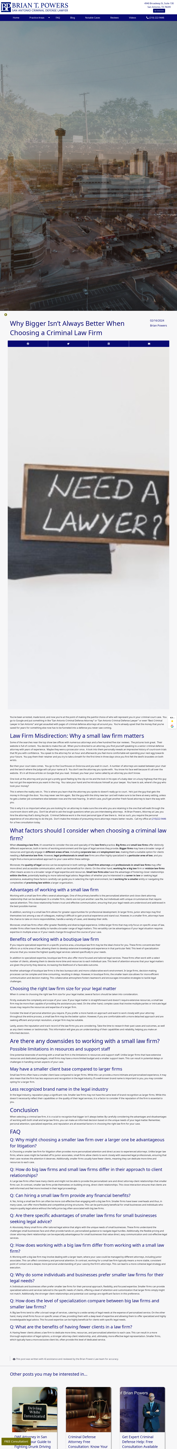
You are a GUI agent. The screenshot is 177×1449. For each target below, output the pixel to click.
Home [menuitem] (16, 17)
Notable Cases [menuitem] (92, 17)
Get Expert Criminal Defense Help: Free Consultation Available (140, 1441)
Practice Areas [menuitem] (36, 17)
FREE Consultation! (16, 1441)
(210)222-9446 (159, 818)
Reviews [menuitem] (114, 17)
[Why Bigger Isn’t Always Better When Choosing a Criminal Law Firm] (34, 6)
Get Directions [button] (159, 11)
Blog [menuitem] (72, 17)
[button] (5, 315)
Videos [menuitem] (132, 17)
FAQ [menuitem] (58, 17)
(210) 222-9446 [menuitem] (156, 17)
